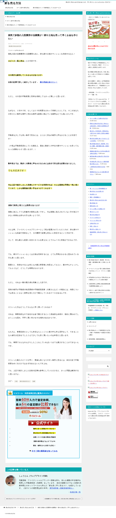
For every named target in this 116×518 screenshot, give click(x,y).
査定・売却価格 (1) (95, 197)
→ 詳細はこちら (98, 310)
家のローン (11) (94, 211)
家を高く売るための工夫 (15, 46)
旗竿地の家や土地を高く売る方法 (99, 156)
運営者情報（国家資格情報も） (62, 488)
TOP (11, 507)
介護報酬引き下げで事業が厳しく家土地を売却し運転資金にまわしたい (62, 498)
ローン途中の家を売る (23, 7)
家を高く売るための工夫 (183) (98, 200)
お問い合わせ (92, 322)
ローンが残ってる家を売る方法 (99, 118)
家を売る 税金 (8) (95, 214)
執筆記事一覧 (75, 492)
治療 (34, 381)
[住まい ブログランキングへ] (93, 397)
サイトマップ (92, 326)
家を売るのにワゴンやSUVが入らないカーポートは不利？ (21, 498)
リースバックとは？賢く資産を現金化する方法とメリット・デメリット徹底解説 (99, 271)
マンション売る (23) (95, 220)
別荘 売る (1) (94, 226)
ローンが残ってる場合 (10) (97, 209)
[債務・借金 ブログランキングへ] (93, 392)
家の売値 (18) (93, 203)
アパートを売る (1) (95, 217)
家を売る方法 (13, 3)
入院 (16, 381)
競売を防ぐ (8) (94, 206)
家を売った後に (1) (95, 229)
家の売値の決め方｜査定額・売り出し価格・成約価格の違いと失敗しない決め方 (99, 262)
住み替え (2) (93, 194)
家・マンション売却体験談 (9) (98, 188)
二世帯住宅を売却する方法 (97, 166)
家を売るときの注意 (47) (97, 191)
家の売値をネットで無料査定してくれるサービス (47, 7)
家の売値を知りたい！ (49, 82)
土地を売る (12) (94, 223)
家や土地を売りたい (25, 381)
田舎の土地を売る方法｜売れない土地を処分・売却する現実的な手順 (99, 126)
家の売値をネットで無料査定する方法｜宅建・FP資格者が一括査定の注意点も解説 (99, 333)
